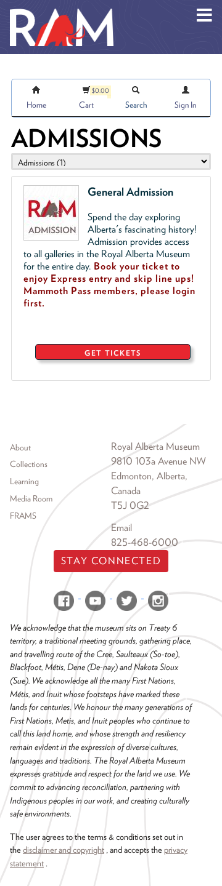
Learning (24, 481)
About (20, 447)
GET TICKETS (112, 352)
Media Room (31, 498)
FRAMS (23, 516)
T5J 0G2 (130, 505)
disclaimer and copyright (63, 849)
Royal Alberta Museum (155, 446)
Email (121, 527)
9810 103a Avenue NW (158, 461)
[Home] (61, 9)
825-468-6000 (144, 542)
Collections (28, 464)
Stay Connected (111, 561)
